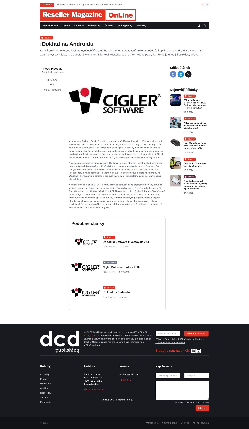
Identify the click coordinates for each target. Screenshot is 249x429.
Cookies (185, 423)
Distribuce (45, 383)
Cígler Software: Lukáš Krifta (121, 267)
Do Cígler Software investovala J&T (126, 241)
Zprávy (66, 25)
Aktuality (44, 374)
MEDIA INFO (125, 380)
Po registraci (90, 335)
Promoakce (94, 25)
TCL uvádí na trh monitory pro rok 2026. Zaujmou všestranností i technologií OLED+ (195, 104)
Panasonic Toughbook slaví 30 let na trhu (195, 164)
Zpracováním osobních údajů (170, 342)
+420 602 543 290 (92, 381)
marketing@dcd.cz (128, 374)
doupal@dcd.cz (91, 384)
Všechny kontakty (94, 389)
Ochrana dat (152, 423)
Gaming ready (125, 25)
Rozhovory (45, 393)
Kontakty (141, 25)
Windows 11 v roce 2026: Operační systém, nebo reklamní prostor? (89, 4)
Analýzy (44, 388)
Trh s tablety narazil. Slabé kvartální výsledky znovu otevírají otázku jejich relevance (195, 185)
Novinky (47, 38)
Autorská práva (169, 423)
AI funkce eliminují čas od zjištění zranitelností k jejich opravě (195, 125)
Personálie (45, 402)
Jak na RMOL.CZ (200, 423)
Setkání (44, 397)
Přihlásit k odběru (196, 333)
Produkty (45, 379)
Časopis (109, 25)
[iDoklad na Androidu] (115, 102)
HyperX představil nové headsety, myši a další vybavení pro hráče (195, 145)
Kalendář (79, 25)
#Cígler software (52, 90)
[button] (205, 25)
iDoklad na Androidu (116, 292)
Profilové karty (50, 25)
